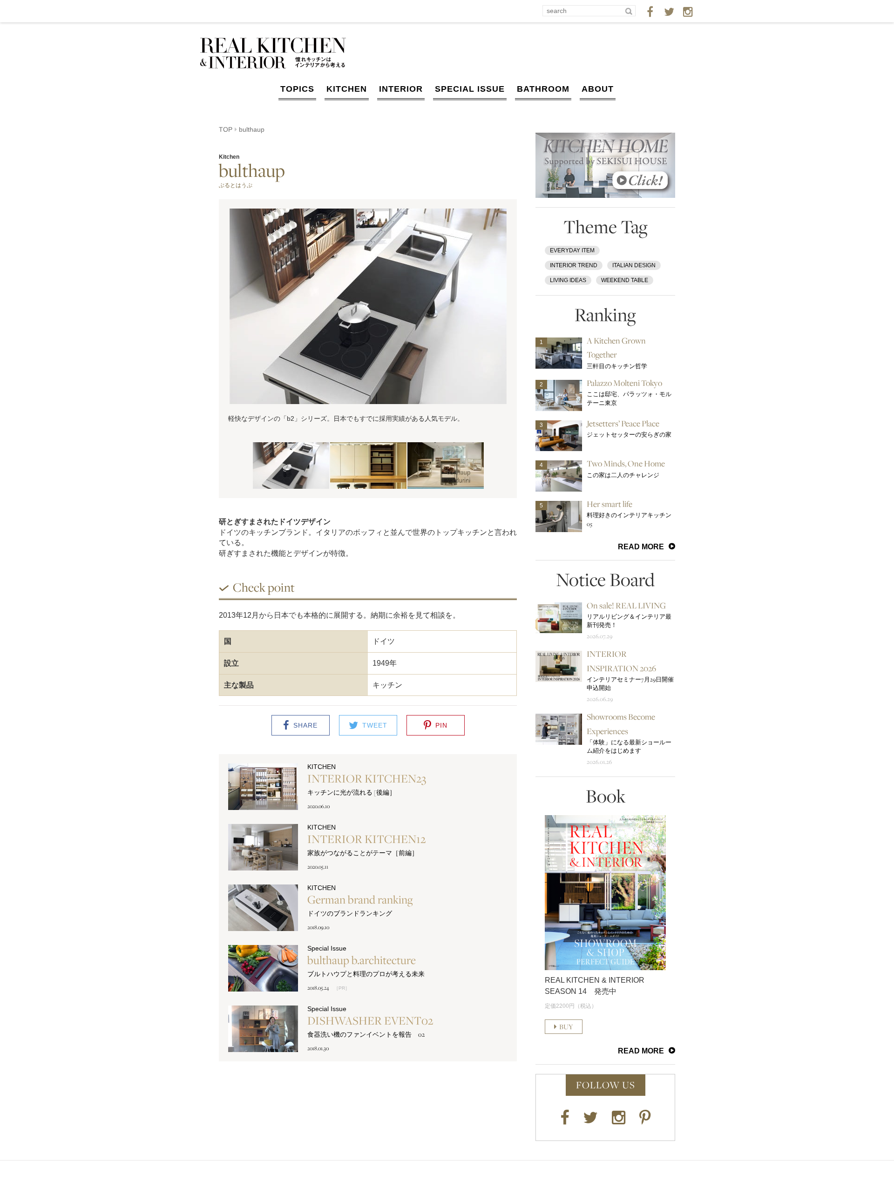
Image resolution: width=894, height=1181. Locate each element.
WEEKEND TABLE (624, 280)
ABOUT (598, 89)
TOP (225, 129)
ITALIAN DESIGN (634, 265)
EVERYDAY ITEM (572, 250)
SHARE (305, 725)
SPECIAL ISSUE (470, 89)
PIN (441, 725)
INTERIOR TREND (573, 265)
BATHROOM (543, 89)
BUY (566, 1027)
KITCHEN (346, 89)
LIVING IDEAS (568, 280)
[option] (368, 316)
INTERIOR (401, 89)
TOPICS (297, 89)
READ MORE (641, 547)
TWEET (374, 725)
